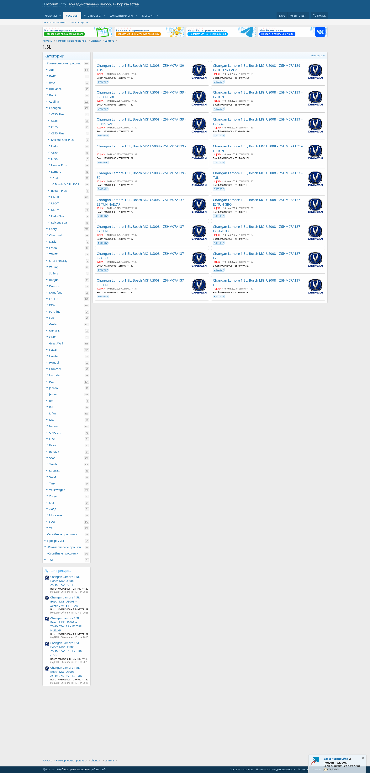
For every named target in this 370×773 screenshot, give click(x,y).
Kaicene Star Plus (62, 140)
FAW (52, 305)
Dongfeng (55, 292)
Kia (51, 407)
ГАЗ (51, 502)
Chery (53, 229)
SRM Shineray (58, 260)
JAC (51, 381)
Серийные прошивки (62, 534)
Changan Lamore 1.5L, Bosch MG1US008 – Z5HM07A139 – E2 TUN (66, 672)
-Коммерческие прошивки (65, 547)
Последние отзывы (54, 22)
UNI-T (55, 203)
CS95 (54, 159)
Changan (55, 108)
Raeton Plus (59, 190)
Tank (52, 483)
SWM (52, 477)
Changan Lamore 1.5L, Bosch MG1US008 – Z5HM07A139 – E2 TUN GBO (66, 649)
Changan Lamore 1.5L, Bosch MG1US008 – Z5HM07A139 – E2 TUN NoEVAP (66, 624)
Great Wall (56, 343)
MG (51, 420)
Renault (54, 451)
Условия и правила (241, 769)
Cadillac (54, 101)
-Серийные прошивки (62, 553)
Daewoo (54, 286)
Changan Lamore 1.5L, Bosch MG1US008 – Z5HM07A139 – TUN (65, 601)
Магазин (148, 15)
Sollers (53, 273)
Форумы (51, 15)
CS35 (54, 120)
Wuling (54, 267)
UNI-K (55, 197)
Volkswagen (57, 490)
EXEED (53, 299)
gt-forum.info (98, 769)
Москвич (55, 515)
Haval (53, 350)
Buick (52, 95)
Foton (53, 248)
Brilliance (55, 89)
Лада (52, 509)
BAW (52, 82)
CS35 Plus (57, 114)
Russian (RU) (53, 769)
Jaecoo (53, 388)
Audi (52, 70)
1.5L (56, 178)
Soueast (54, 471)
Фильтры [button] (316, 55)
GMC (52, 337)
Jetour (53, 394)
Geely (53, 324)
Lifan (52, 413)
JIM (51, 401)
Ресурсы (72, 15)
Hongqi (54, 362)
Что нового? (93, 15)
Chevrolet (55, 235)
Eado (54, 146)
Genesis (54, 330)
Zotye (53, 496)
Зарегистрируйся (336, 758)
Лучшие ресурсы (58, 570)
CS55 (54, 152)
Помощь (303, 769)
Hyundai (54, 375)
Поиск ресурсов (78, 22)
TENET (53, 254)
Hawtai (53, 356)
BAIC (52, 76)
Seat (52, 458)
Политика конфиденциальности (275, 769)
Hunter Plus (59, 165)
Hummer (55, 369)
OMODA (55, 432)
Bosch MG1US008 (67, 184)
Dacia (52, 241)
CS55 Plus (57, 133)
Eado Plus (57, 216)
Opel (52, 439)
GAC (52, 318)
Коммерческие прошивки (65, 63)
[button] (60, 15)
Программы (55, 541)
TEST (50, 560)
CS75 (54, 127)
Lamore (56, 171)
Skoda (53, 464)
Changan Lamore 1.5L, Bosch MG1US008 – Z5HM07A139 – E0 (65, 581)
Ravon (53, 445)
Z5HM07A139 (129, 74)
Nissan (53, 426)
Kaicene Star (59, 222)
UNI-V (55, 210)
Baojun (54, 280)
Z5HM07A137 (246, 181)
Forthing (55, 311)
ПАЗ (52, 521)
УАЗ (51, 528)
